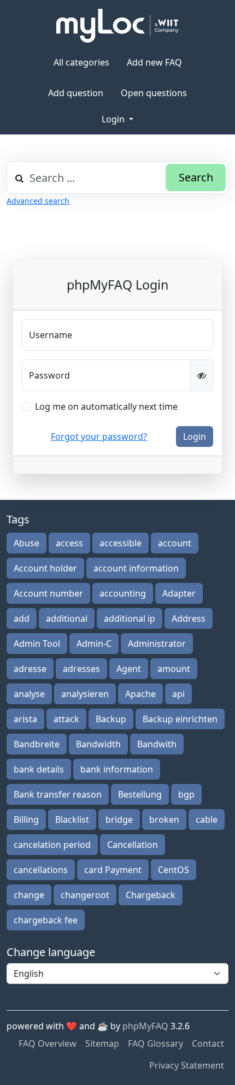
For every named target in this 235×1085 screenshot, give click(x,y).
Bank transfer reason (58, 794)
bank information (116, 769)
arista (25, 719)
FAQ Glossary (155, 1043)
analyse (29, 694)
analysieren (85, 694)
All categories (81, 62)
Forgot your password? (99, 437)
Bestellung (140, 794)
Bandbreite (37, 744)
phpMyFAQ (145, 1026)
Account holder (45, 568)
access (69, 543)
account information (136, 568)
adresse (30, 669)
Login (114, 119)
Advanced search (38, 201)
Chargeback (150, 895)
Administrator (157, 644)
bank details (39, 769)
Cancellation (132, 845)
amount (173, 669)
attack (66, 719)
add (22, 618)
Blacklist (72, 819)
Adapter (179, 593)
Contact (208, 1043)
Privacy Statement (186, 1065)
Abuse (26, 543)
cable (207, 819)
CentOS (173, 870)
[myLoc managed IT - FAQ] (117, 26)
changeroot (85, 895)
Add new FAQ (154, 62)
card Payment (113, 870)
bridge (119, 819)
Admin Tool (37, 644)
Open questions (154, 93)
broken (164, 819)
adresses (81, 669)
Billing (26, 819)
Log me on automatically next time (106, 406)
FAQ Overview (48, 1043)
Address (188, 618)
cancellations (41, 870)
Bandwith (157, 744)
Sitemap (102, 1043)
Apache (140, 694)
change (29, 895)
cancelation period (52, 845)
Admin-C (94, 644)
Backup (111, 719)
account (174, 543)
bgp (186, 794)
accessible (120, 543)
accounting (122, 593)
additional (66, 618)
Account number (48, 593)
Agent (128, 669)
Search (196, 177)
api (178, 694)
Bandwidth (98, 744)
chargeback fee (46, 920)
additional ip (129, 618)
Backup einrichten (180, 719)
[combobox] (117, 177)
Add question (75, 93)
